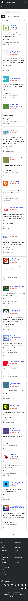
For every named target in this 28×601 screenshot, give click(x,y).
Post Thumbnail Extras (17, 361)
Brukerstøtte (4, 557)
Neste (16, 534)
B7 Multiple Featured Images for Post (16, 483)
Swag (17, 562)
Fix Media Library (15, 130)
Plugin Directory (5, 6)
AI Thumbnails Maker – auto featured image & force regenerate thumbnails (17, 507)
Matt (3, 569)
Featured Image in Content (15, 259)
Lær (2, 555)
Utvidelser (17, 547)
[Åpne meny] (25, 2)
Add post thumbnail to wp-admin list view (16, 311)
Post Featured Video (16, 207)
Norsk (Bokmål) (9, 581)
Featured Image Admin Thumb (15, 52)
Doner (17, 560)
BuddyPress (5, 574)
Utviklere (3, 560)
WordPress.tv (5, 562)
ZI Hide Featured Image (17, 286)
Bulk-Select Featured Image (15, 429)
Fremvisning (18, 542)
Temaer (17, 545)
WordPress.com (6, 567)
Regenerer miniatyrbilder (14, 26)
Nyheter (3, 545)
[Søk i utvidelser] (20, 12)
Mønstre (17, 550)
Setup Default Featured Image (15, 336)
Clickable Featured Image (15, 455)
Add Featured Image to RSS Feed (16, 105)
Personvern (4, 550)
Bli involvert (18, 555)
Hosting (3, 547)
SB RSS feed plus (15, 181)
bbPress (4, 572)
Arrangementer (18, 557)
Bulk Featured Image (16, 235)
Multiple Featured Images (15, 77)
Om (2, 542)
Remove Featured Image (17, 158)
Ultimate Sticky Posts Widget (14, 405)
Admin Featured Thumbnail (15, 384)
